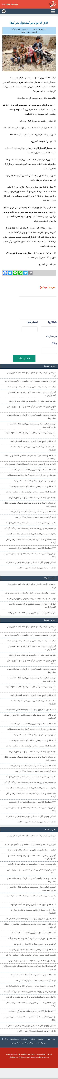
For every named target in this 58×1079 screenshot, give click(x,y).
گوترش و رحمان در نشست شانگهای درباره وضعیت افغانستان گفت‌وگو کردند (32, 394)
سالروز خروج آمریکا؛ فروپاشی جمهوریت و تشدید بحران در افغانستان (33, 448)
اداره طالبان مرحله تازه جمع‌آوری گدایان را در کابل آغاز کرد (33, 470)
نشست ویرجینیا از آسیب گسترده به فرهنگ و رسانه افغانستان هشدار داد (31, 417)
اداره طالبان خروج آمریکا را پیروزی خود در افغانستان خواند (33, 441)
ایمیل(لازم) (32, 322)
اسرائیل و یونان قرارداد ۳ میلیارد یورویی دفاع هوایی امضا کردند (31, 562)
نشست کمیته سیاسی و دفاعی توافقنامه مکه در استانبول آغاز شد (31, 492)
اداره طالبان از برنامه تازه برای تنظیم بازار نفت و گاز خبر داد (33, 512)
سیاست (40, 1039)
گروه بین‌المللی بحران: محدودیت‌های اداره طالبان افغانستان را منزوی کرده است (31, 425)
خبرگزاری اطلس (52, 4)
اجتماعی (32, 1039)
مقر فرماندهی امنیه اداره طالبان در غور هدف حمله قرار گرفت (32, 401)
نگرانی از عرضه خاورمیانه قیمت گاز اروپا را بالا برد (36, 568)
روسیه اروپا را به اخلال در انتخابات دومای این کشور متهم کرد (32, 497)
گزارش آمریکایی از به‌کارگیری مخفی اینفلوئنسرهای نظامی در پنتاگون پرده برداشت (29, 504)
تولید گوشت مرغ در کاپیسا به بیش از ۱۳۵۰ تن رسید (35, 517)
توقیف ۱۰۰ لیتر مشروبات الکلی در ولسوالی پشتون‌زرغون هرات (31, 387)
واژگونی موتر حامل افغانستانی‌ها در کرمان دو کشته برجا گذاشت (31, 534)
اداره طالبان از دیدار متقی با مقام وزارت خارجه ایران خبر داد (32, 486)
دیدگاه (6, 1039)
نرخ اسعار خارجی (27, 1043)
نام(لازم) (52, 322)
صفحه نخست (50, 1039)
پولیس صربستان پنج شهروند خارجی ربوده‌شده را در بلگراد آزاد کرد (30, 528)
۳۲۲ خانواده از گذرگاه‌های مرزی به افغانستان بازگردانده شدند (32, 548)
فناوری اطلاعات (41, 1043)
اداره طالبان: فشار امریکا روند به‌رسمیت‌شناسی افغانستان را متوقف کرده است (30, 457)
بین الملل (24, 1039)
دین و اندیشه (14, 1039)
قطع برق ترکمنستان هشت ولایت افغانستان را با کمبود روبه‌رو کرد (30, 381)
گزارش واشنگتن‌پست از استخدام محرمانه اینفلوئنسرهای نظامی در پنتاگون (30, 555)
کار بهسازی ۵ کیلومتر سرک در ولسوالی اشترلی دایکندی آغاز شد (31, 523)
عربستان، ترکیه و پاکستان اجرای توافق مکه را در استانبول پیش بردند (31, 374)
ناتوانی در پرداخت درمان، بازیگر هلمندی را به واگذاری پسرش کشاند (31, 408)
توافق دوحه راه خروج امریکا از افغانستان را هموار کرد (35, 481)
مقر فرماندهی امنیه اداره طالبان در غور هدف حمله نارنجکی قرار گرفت (31, 541)
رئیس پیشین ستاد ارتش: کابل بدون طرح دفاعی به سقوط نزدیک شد (30, 434)
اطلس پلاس (16, 1043)
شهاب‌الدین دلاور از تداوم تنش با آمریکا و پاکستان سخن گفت (31, 475)
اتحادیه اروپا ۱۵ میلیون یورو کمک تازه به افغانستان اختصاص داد (30, 464)
